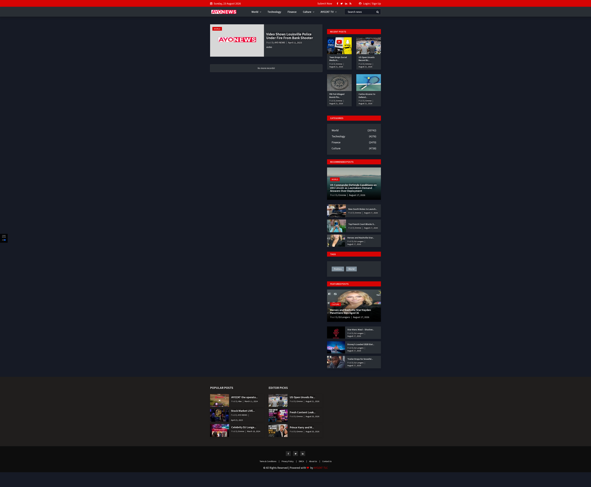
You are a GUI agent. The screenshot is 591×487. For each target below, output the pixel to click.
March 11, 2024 (251, 401)
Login (366, 3)
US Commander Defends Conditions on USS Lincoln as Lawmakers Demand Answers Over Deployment (353, 188)
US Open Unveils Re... (302, 397)
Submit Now (324, 3)
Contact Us (327, 461)
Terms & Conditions (269, 461)
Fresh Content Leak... (303, 412)
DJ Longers (358, 241)
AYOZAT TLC (321, 467)
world (351, 268)
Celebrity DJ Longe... (243, 427)
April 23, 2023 (237, 420)
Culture (307, 12)
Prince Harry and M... (302, 427)
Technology (274, 12)
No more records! (266, 68)
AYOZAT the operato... (244, 397)
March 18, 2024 (253, 431)
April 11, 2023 (295, 42)
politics (338, 268)
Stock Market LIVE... (243, 411)
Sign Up (376, 3)
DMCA (303, 461)
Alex (240, 401)
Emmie (339, 63)
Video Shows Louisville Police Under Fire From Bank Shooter (289, 36)
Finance (292, 12)
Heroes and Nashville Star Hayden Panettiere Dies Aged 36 (350, 311)
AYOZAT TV (327, 12)
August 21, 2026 (336, 66)
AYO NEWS (280, 42)
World (255, 12)
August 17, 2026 (357, 195)
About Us (314, 461)
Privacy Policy (289, 461)
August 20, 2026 (312, 416)
